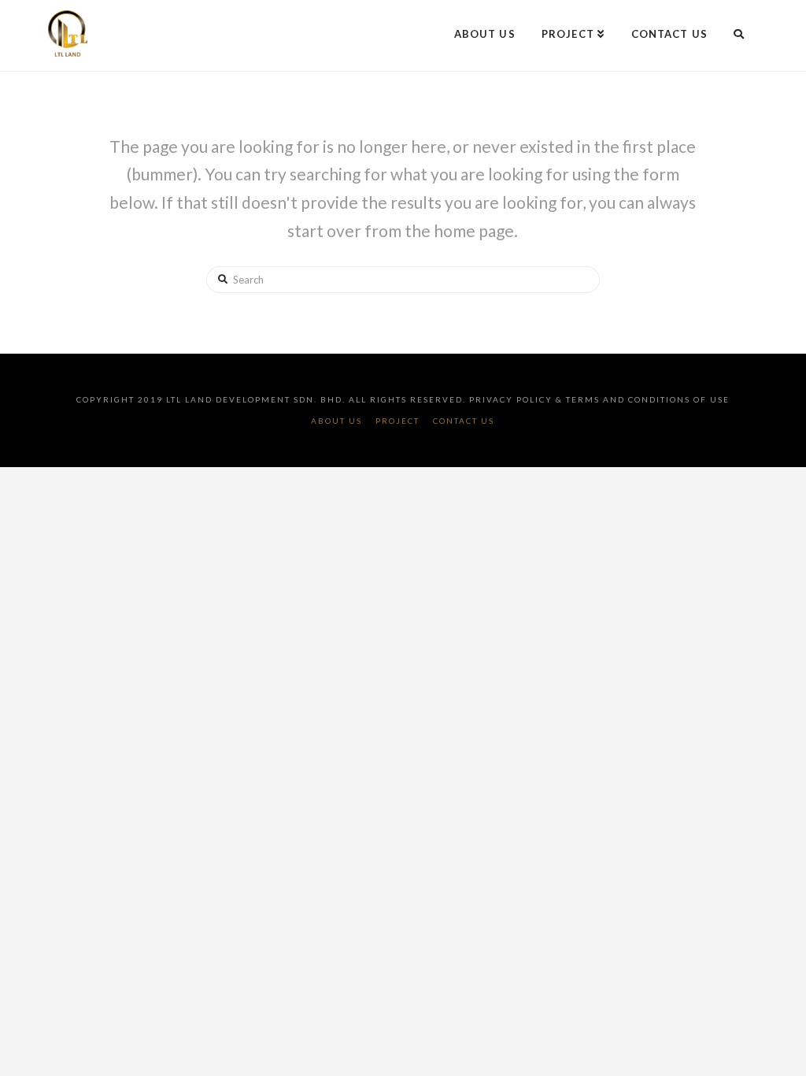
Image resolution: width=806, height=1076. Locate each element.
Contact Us (463, 420)
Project (397, 420)
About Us (336, 420)
